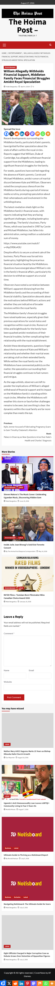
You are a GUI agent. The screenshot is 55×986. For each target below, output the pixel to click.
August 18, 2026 (23, 757)
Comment (9, 633)
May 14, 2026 (43, 551)
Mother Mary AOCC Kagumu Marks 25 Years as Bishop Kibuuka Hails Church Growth (27, 753)
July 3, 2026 (24, 960)
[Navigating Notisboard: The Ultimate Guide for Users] (27, 883)
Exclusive (17, 897)
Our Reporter (10, 757)
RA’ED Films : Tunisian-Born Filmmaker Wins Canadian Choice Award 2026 (24, 596)
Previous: (27, 427)
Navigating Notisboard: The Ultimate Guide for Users (27, 904)
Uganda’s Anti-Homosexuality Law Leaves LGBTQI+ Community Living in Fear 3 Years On (26, 804)
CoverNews (39, 972)
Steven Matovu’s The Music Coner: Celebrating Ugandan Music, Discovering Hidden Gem (25, 496)
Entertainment (10, 67)
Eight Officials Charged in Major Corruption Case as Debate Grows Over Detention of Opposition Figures (27, 955)
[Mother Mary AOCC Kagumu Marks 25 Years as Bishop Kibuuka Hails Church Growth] (27, 730)
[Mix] (37, 133)
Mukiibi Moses (10, 809)
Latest (21, 487)
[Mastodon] (32, 133)
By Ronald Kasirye (12, 858)
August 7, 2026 (23, 809)
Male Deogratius (11, 87)
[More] (48, 133)
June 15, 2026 (24, 501)
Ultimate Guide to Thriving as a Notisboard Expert (26, 855)
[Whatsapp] (42, 133)
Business (8, 848)
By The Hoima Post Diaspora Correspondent (21, 551)
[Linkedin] (22, 133)
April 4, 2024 (25, 87)
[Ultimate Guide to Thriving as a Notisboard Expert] (27, 834)
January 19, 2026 (25, 602)
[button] (4, 44)
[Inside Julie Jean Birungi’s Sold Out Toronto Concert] (27, 523)
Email (31, 670)
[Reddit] (16, 133)
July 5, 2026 (25, 858)
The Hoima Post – (27, 26)
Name (6, 670)
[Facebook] (6, 133)
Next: (27, 437)
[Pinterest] (27, 133)
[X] (11, 133)
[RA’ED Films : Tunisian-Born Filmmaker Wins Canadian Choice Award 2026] (27, 574)
